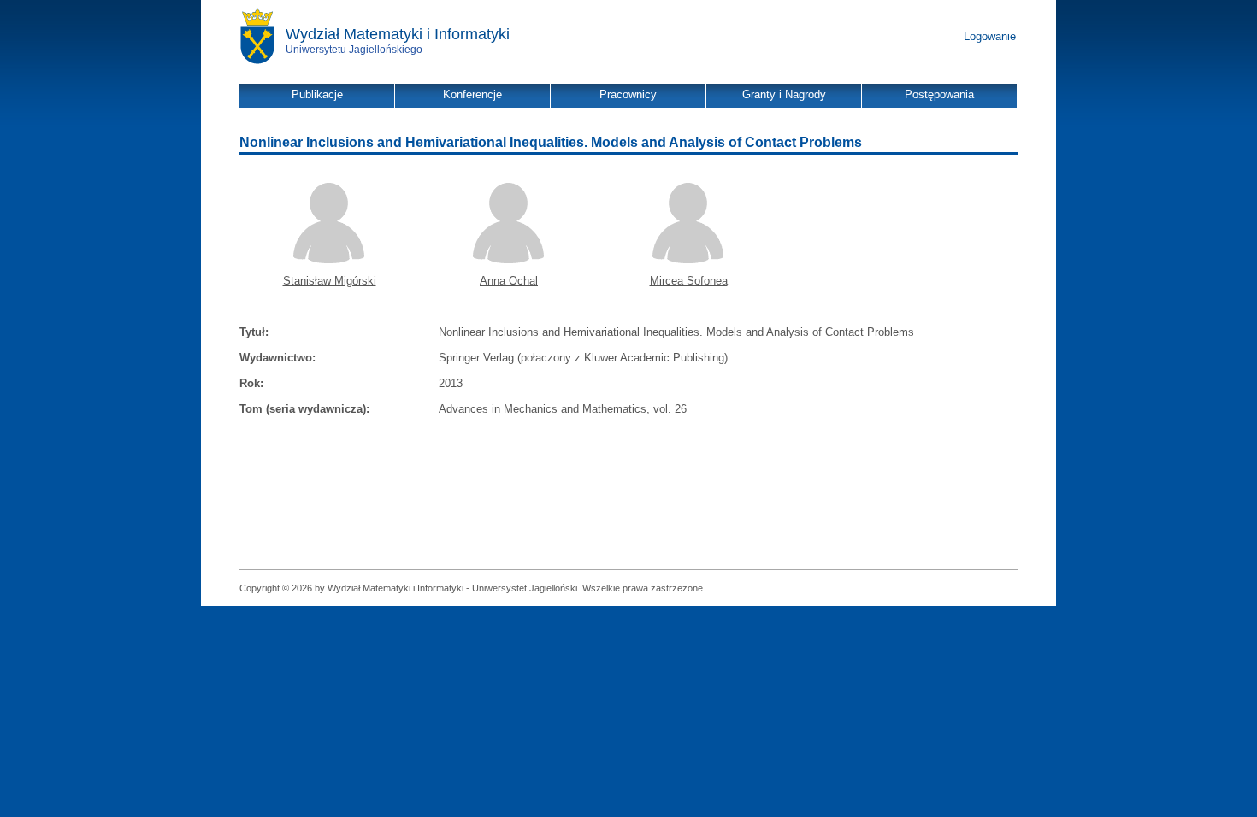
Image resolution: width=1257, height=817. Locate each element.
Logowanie (990, 36)
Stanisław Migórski (329, 280)
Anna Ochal (509, 280)
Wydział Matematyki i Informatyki (398, 34)
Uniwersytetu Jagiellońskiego (354, 50)
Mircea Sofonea (689, 280)
